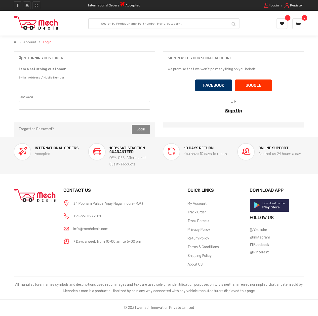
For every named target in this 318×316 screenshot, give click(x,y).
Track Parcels (198, 221)
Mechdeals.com (75, 291)
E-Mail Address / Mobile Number (41, 77)
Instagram (261, 237)
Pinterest (261, 252)
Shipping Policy (200, 256)
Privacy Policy (199, 230)
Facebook (261, 245)
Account (29, 42)
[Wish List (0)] (282, 23)
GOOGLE (253, 85)
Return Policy (198, 238)
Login (47, 42)
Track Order (197, 212)
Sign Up (233, 111)
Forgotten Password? (36, 129)
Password (26, 97)
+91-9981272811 (87, 216)
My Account (197, 203)
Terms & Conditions (203, 247)
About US (195, 264)
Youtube (260, 230)
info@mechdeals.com (90, 229)
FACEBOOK (213, 85)
